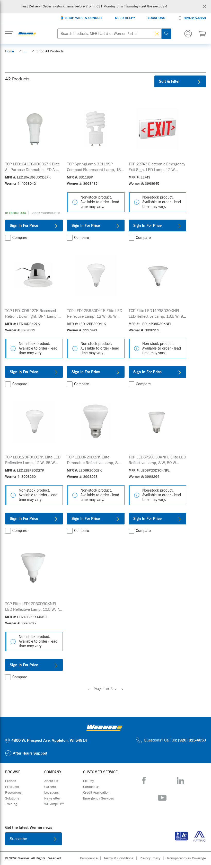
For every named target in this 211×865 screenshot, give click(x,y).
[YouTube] (162, 797)
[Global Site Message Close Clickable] (204, 6)
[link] (25, 51)
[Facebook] (144, 780)
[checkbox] (8, 238)
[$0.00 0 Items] (202, 33)
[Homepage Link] (27, 34)
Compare (19, 238)
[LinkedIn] (180, 780)
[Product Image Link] (34, 128)
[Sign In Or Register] (188, 33)
